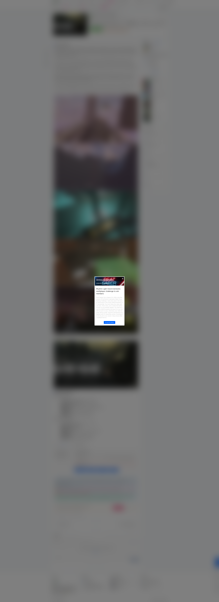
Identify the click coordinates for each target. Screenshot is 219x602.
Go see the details (109, 322)
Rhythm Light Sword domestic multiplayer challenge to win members (108, 291)
